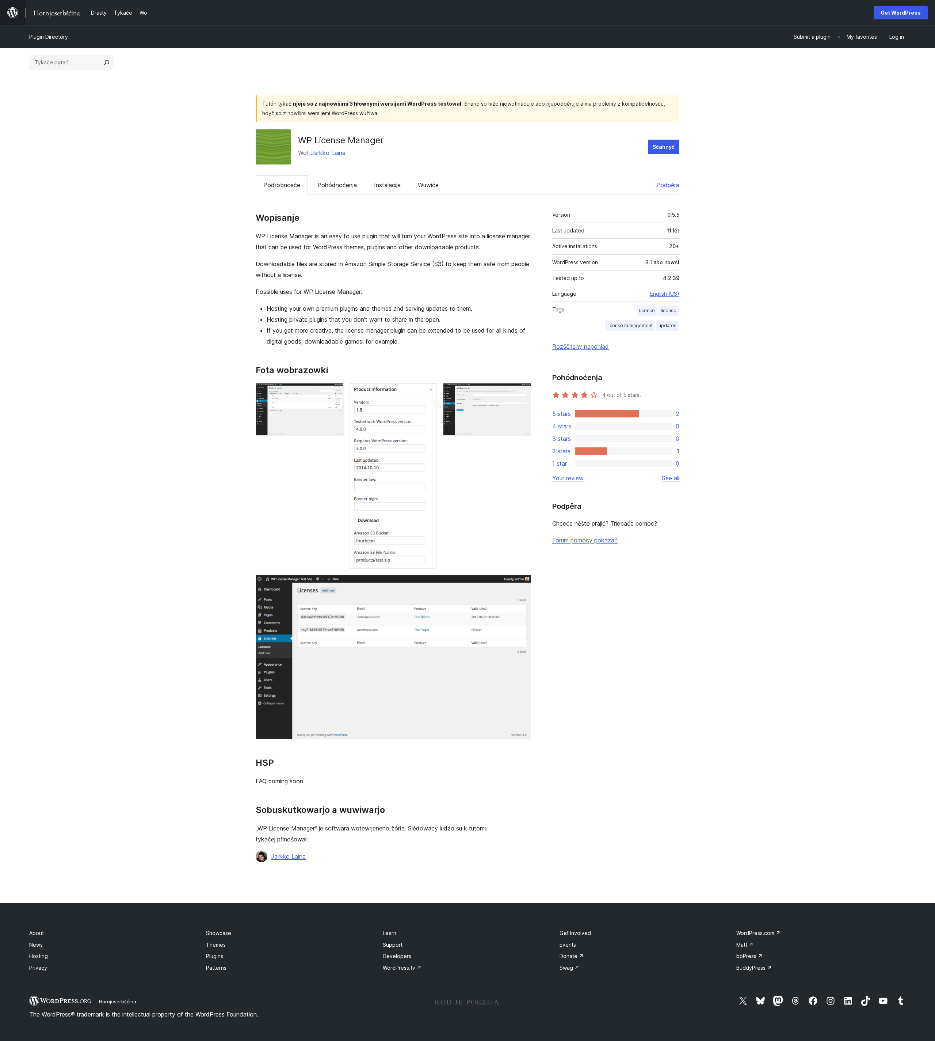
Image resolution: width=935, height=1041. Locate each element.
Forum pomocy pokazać (585, 540)
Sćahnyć (664, 147)
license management (630, 325)
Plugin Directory (48, 37)
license (668, 310)
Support (392, 945)
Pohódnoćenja (337, 185)
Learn (389, 933)
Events (568, 945)
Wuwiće (428, 185)
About (36, 933)
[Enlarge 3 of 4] (521, 393)
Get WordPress (901, 13)
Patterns (216, 968)
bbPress (749, 956)
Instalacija (387, 185)
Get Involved (575, 933)
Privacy (38, 968)
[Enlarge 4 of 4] (521, 584)
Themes (216, 945)
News (36, 945)
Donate (572, 956)
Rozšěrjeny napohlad (580, 346)
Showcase (218, 933)
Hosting (38, 956)
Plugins (214, 956)
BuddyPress (754, 968)
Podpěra (667, 185)
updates (667, 325)
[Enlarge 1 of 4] (333, 393)
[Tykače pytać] (106, 62)
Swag (569, 968)
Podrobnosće (281, 185)
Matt (744, 945)
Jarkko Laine (328, 152)
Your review (568, 478)
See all (670, 478)
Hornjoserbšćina (117, 1001)
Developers (397, 956)
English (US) (664, 294)
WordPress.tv (402, 968)
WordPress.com (758, 933)
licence (647, 310)
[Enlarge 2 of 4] (427, 393)
